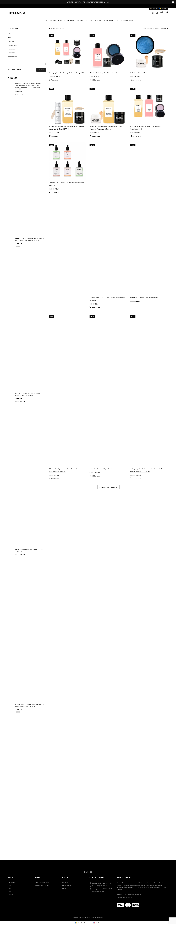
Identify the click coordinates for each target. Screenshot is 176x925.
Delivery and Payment (42, 885)
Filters (163, 28)
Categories (69, 20)
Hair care (11, 41)
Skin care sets (12, 56)
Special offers (12, 45)
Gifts (9, 885)
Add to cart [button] (55, 80)
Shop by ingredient (112, 20)
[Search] (157, 13)
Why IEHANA (128, 20)
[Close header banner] (173, 2)
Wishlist (162, 12)
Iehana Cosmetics (84, 917)
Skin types (81, 20)
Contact (64, 888)
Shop (45, 20)
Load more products (108, 487)
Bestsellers (11, 53)
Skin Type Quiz (56, 20)
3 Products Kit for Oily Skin (139, 73)
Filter (41, 70)
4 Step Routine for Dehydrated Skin (102, 469)
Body (9, 37)
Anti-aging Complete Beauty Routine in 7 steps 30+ (66, 73)
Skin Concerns (95, 20)
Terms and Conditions (42, 882)
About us (65, 882)
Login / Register (153, 13)
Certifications (66, 885)
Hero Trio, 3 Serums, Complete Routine (144, 297)
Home (52, 28)
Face (9, 34)
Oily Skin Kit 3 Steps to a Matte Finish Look (105, 73)
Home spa (11, 49)
